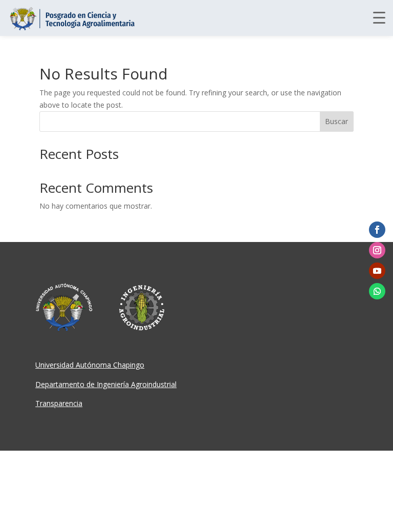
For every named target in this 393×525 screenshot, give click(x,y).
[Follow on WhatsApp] (377, 291)
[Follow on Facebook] (377, 229)
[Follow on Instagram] (377, 250)
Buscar (336, 121)
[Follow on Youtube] (377, 270)
